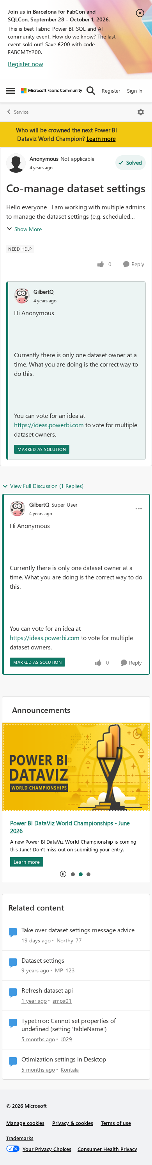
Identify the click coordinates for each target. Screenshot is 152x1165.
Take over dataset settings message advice (77, 930)
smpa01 (62, 1000)
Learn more (101, 138)
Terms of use (116, 1122)
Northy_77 (69, 940)
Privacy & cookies (72, 1122)
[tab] (72, 874)
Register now (25, 64)
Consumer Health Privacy (107, 1149)
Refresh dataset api (47, 990)
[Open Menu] (140, 112)
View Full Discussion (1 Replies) (46, 486)
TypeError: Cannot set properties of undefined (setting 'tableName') (68, 1025)
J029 (66, 1039)
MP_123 (65, 970)
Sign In (134, 90)
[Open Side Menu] (10, 90)
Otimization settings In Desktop (63, 1059)
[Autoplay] (63, 874)
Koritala (70, 1069)
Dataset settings (42, 960)
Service (21, 112)
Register (111, 90)
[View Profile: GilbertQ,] (22, 296)
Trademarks (20, 1138)
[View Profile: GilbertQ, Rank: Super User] (17, 508)
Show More (28, 229)
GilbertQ (44, 291)
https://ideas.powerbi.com (49, 425)
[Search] (90, 90)
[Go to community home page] (51, 90)
